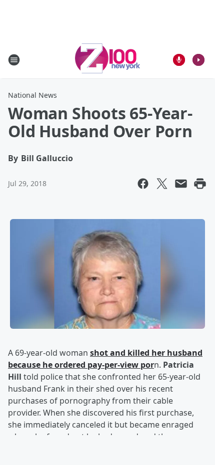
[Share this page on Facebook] (143, 184)
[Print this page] (200, 184)
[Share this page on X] (162, 184)
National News (32, 95)
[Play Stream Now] (198, 60)
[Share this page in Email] (181, 184)
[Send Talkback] (179, 60)
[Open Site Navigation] (14, 60)
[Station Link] (107, 59)
